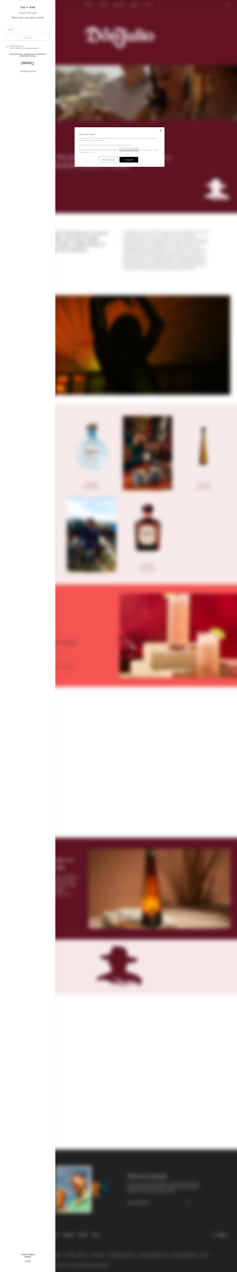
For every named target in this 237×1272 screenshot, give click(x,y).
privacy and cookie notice (129, 150)
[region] (120, 147)
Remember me (16, 46)
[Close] (161, 131)
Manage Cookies (108, 160)
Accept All (129, 160)
